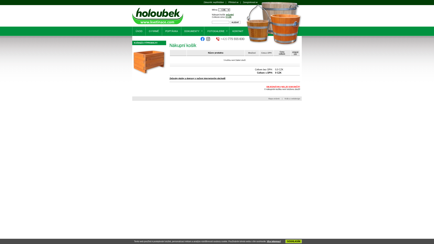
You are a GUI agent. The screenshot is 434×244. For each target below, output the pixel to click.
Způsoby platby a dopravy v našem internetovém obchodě (197, 78)
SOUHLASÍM (293, 241)
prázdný (230, 15)
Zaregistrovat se (250, 2)
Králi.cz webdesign (292, 99)
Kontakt (237, 31)
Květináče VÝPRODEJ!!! (145, 43)
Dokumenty (191, 31)
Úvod (139, 31)
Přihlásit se (233, 2)
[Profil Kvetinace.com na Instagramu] (208, 40)
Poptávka (171, 31)
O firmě (154, 31)
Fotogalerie (216, 31)
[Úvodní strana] (158, 26)
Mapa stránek (274, 99)
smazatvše (295, 53)
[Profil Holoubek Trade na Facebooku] (203, 40)
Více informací (274, 241)
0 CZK (229, 17)
